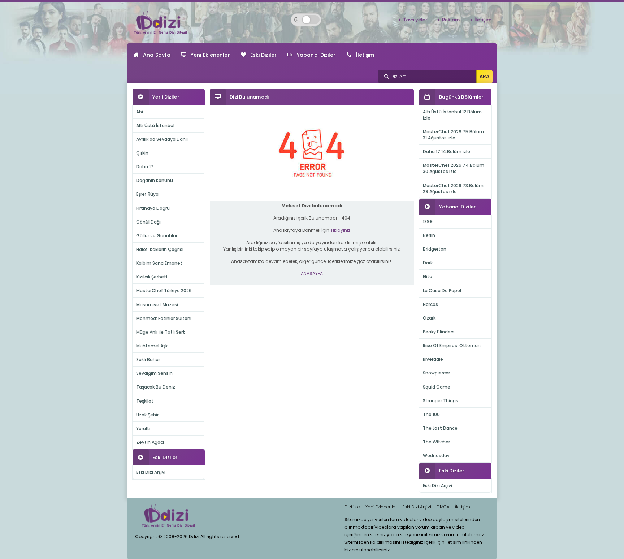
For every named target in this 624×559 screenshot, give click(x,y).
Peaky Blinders (439, 332)
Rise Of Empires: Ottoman (452, 345)
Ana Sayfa (156, 54)
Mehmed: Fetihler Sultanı (163, 318)
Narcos (430, 304)
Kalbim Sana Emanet (159, 263)
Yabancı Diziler (316, 54)
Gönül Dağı (148, 222)
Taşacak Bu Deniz (155, 387)
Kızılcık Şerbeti (151, 277)
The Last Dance (440, 428)
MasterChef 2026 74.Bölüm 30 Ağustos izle (453, 168)
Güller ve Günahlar (156, 236)
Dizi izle (352, 507)
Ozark (429, 318)
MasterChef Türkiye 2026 (164, 290)
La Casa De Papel (442, 290)
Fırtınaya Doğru (153, 208)
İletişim (482, 19)
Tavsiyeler (415, 19)
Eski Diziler (263, 54)
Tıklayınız (340, 230)
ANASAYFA (312, 273)
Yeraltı (143, 428)
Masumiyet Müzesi (157, 305)
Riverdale (433, 359)
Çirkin (142, 153)
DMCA (443, 507)
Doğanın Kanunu (154, 180)
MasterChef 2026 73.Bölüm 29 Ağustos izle (453, 188)
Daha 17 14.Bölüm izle (446, 151)
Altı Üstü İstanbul (155, 125)
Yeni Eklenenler (210, 54)
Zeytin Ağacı (150, 442)
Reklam (451, 19)
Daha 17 (144, 167)
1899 (428, 221)
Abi (139, 112)
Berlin (429, 235)
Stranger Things (440, 401)
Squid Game (436, 387)
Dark (428, 263)
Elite (427, 276)
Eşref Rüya (147, 194)
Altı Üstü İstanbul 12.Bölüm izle (452, 115)
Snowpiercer (436, 373)
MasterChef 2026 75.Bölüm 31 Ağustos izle (453, 135)
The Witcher (436, 442)
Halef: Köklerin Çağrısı (159, 249)
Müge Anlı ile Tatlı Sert (160, 332)
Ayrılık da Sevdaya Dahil (162, 139)
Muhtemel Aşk (152, 346)
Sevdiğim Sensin (154, 373)
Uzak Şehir (147, 415)
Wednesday (436, 455)
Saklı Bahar (148, 359)
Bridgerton (434, 249)
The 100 (431, 414)
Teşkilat (144, 401)
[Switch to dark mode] (306, 19)
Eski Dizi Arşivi (150, 472)
